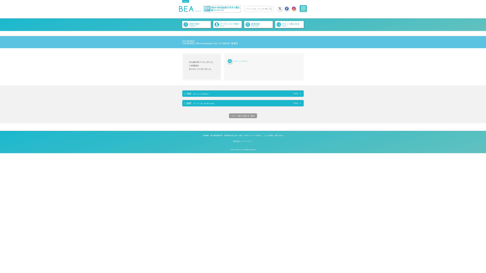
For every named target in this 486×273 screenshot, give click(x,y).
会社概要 (206, 135)
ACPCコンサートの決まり (253, 135)
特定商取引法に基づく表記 (233, 135)
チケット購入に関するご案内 (243, 116)
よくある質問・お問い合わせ (273, 135)
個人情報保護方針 (216, 135)
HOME (185, 1)
